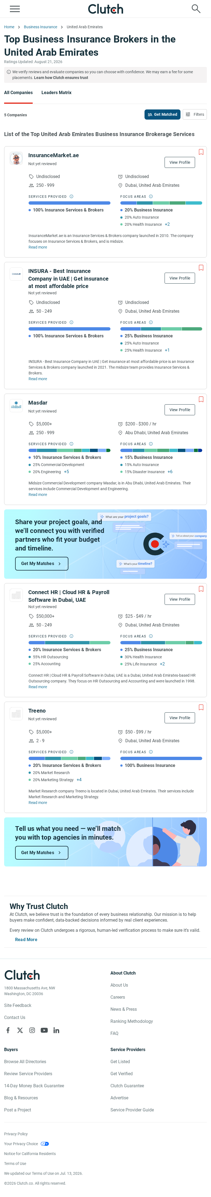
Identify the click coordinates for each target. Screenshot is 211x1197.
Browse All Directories (25, 1061)
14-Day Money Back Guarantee (34, 1085)
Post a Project (17, 1110)
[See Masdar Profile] (16, 405)
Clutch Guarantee (127, 1085)
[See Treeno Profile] (16, 713)
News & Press (123, 1009)
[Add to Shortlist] (201, 152)
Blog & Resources (21, 1097)
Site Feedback (17, 1005)
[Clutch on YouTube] (44, 1030)
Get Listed (120, 1061)
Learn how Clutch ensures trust (61, 77)
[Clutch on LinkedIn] (56, 1030)
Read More (26, 939)
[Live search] (196, 8)
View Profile (180, 162)
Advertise (119, 1097)
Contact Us (14, 1017)
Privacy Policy (16, 1134)
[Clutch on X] (20, 1030)
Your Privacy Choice (21, 1144)
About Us (119, 985)
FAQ (114, 1033)
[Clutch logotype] (105, 9)
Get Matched (165, 114)
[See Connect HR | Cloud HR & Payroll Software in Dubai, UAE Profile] (16, 595)
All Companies (18, 92)
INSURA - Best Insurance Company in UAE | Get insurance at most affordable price (68, 278)
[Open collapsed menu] (14, 8)
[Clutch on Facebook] (8, 1030)
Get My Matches (37, 563)
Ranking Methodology (131, 1021)
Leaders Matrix (56, 92)
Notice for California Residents (30, 1153)
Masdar (37, 402)
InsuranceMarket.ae (53, 155)
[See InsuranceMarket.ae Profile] (16, 158)
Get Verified (121, 1073)
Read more (38, 247)
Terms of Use (15, 1163)
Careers (117, 997)
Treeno (37, 710)
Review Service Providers (28, 1073)
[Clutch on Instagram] (32, 1030)
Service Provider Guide (132, 1110)
